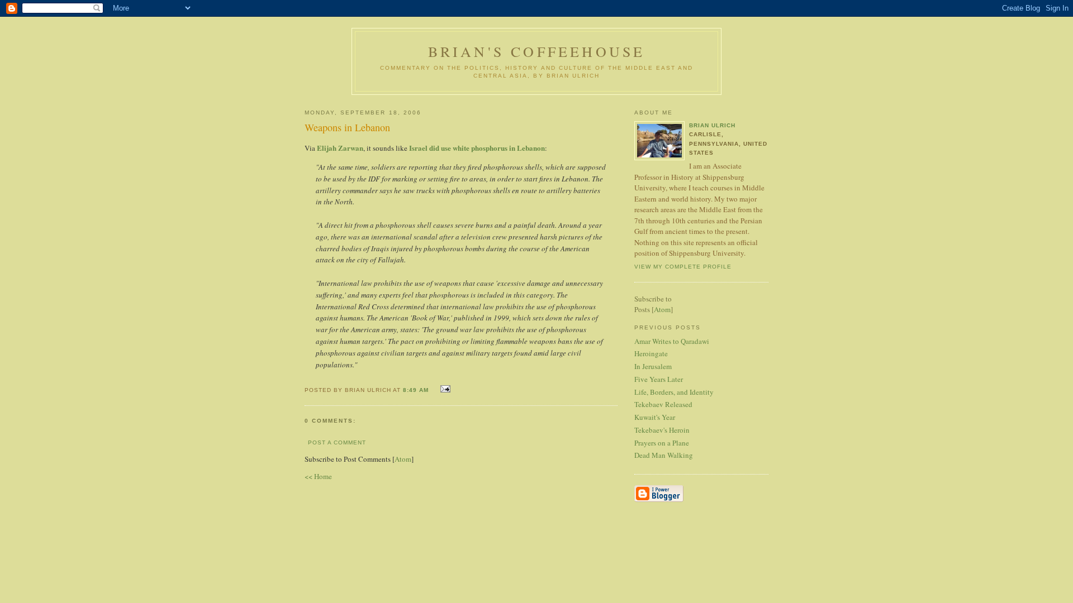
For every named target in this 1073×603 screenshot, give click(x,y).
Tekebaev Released (663, 404)
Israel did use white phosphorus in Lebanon (477, 147)
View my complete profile (683, 267)
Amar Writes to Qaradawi (671, 341)
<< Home (318, 476)
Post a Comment (337, 442)
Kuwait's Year (654, 417)
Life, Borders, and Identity (674, 392)
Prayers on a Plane (661, 443)
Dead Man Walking (663, 455)
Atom (403, 459)
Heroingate (651, 353)
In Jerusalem (653, 366)
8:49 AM (417, 390)
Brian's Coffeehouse (536, 51)
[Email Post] (444, 389)
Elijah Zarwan (340, 147)
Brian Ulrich (712, 125)
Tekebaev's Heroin (662, 430)
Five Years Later (658, 379)
